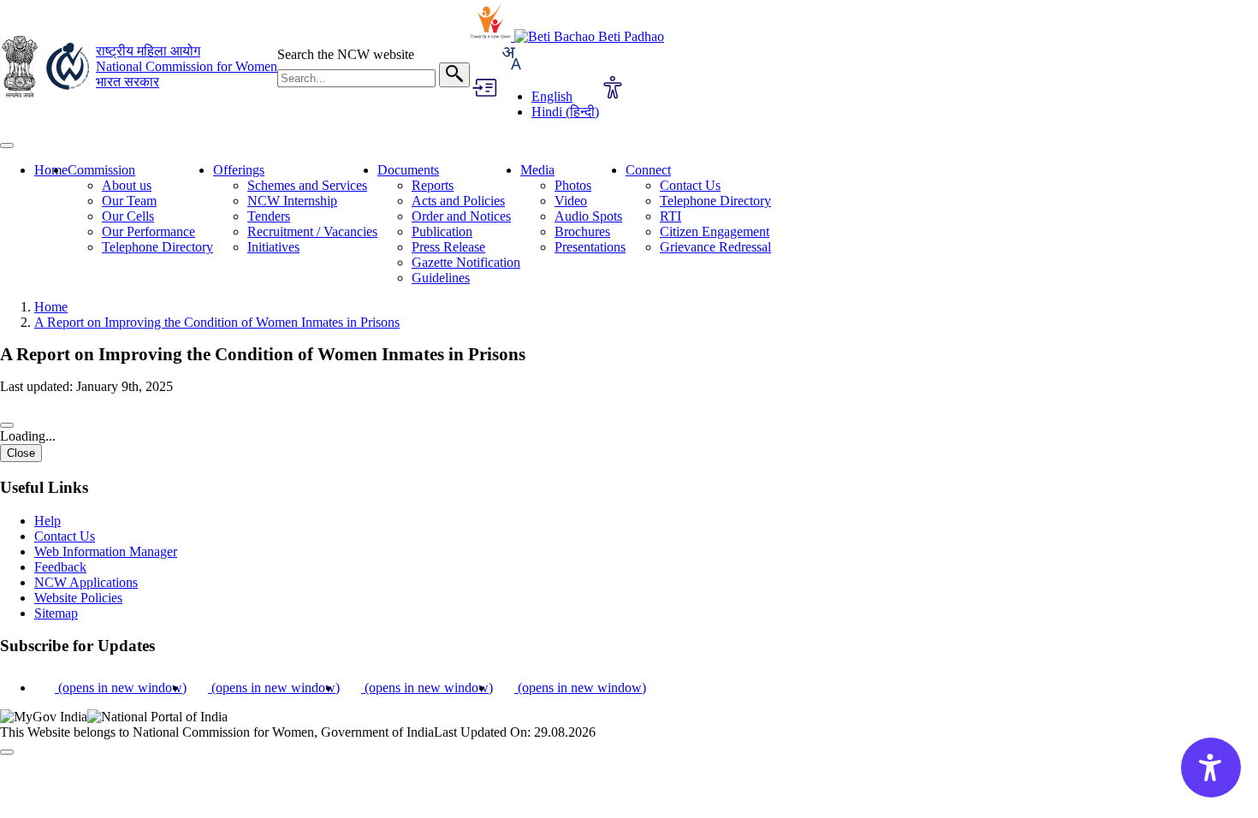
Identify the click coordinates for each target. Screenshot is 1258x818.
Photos (573, 185)
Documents (408, 170)
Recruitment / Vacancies (312, 231)
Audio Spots (588, 216)
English (552, 96)
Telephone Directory (157, 247)
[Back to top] (7, 752)
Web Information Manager (105, 551)
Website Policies (78, 597)
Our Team (129, 200)
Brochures (582, 231)
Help (47, 520)
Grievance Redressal (715, 247)
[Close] (7, 425)
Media (537, 170)
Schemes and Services (307, 185)
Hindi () (565, 111)
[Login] (483, 89)
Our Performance (148, 231)
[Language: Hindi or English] (511, 67)
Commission (101, 170)
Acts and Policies (458, 200)
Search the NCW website (345, 54)
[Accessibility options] (612, 89)
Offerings (238, 170)
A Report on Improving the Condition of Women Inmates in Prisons (217, 322)
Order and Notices (461, 216)
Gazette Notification (466, 262)
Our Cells (128, 216)
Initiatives (273, 247)
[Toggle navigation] (7, 145)
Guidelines (441, 277)
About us (126, 185)
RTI (670, 216)
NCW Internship (292, 200)
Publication (442, 231)
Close (21, 453)
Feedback (60, 567)
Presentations (590, 247)
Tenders (268, 216)
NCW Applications (86, 582)
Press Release (448, 247)
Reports (433, 185)
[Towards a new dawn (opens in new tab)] (492, 36)
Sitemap (56, 613)
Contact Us (690, 185)
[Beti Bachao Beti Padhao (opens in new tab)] (589, 36)
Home (51, 170)
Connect (648, 170)
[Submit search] (454, 74)
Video (571, 200)
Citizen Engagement (714, 231)
